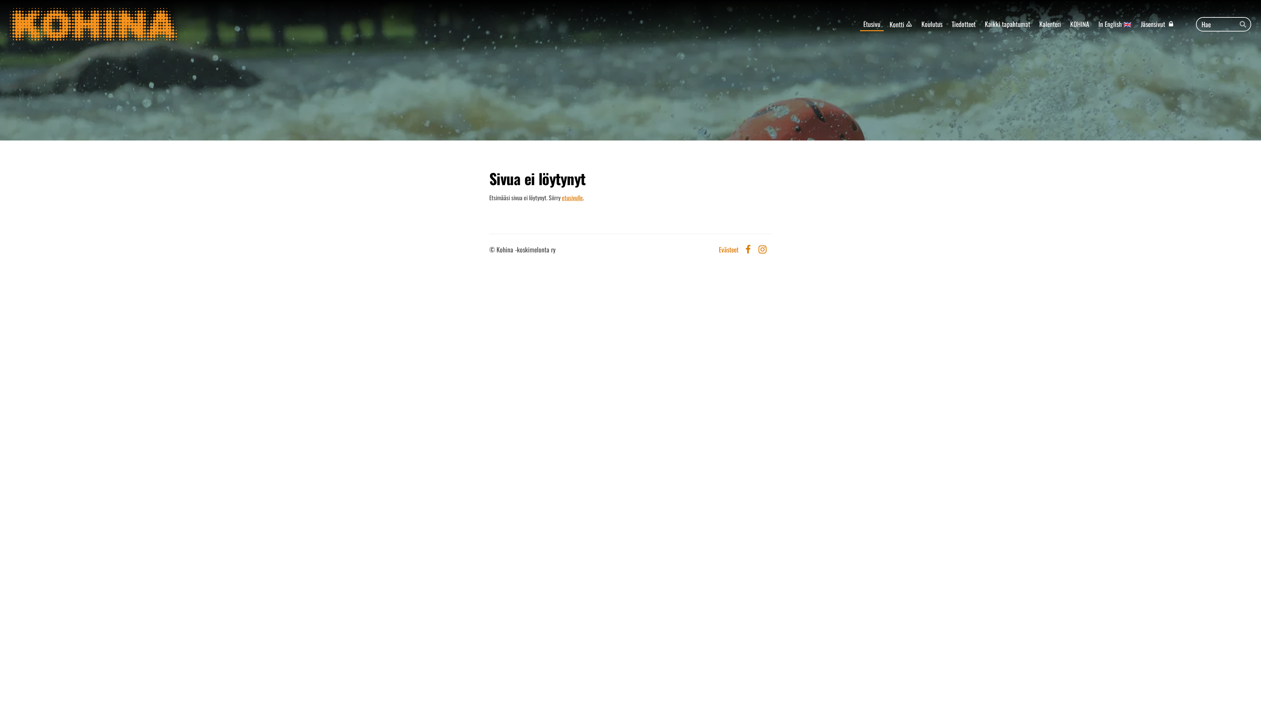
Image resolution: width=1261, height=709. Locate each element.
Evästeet (729, 249)
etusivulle (572, 197)
